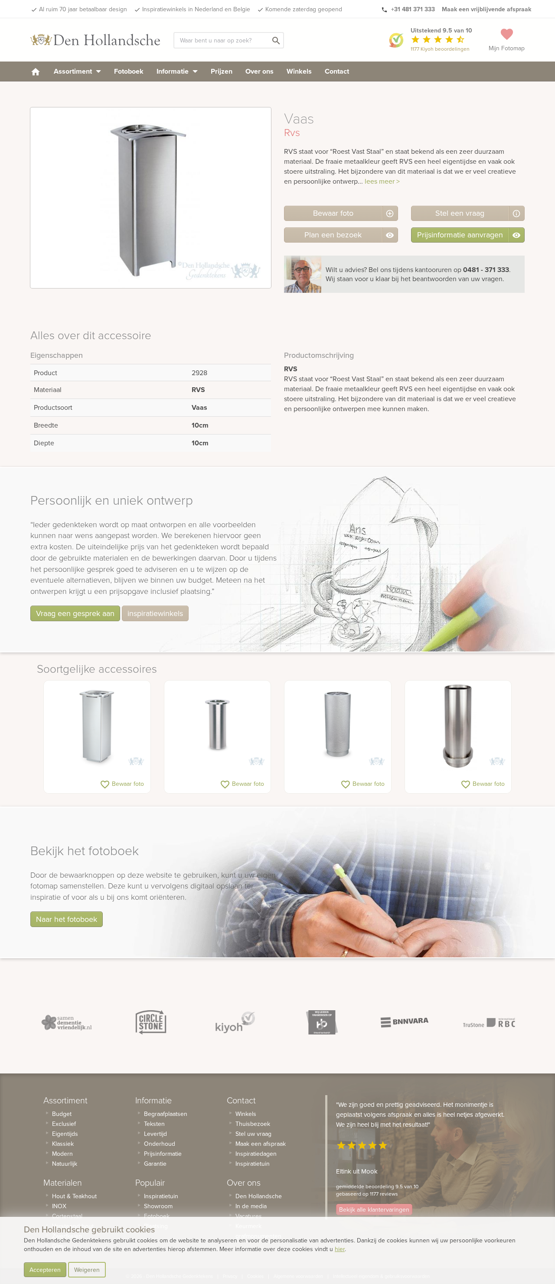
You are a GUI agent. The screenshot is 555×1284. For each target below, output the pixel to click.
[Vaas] (217, 726)
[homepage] (35, 71)
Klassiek (63, 1143)
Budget (62, 1113)
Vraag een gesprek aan (75, 613)
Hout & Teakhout (74, 1196)
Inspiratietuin (161, 1196)
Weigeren (87, 1269)
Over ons (259, 71)
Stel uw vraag (253, 1133)
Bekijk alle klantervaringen (374, 1209)
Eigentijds (65, 1133)
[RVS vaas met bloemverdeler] (97, 726)
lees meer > (382, 181)
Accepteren (45, 1269)
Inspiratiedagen (256, 1153)
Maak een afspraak (260, 1143)
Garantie (155, 1163)
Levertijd (155, 1133)
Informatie (173, 71)
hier (340, 1249)
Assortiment (74, 71)
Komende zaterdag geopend (303, 9)
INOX (59, 1206)
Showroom (158, 1206)
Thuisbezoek (252, 1123)
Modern (62, 1153)
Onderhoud (159, 1143)
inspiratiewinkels (155, 613)
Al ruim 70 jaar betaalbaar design (83, 9)
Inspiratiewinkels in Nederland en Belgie (196, 9)
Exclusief (64, 1123)
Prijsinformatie (163, 1153)
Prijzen (221, 71)
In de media (251, 1206)
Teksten (154, 1123)
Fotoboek (129, 71)
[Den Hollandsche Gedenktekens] (95, 40)
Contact (337, 71)
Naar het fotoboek (66, 919)
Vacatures (248, 1216)
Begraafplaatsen (165, 1113)
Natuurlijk (64, 1163)
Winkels (299, 71)
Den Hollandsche (258, 1196)
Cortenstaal (67, 1216)
